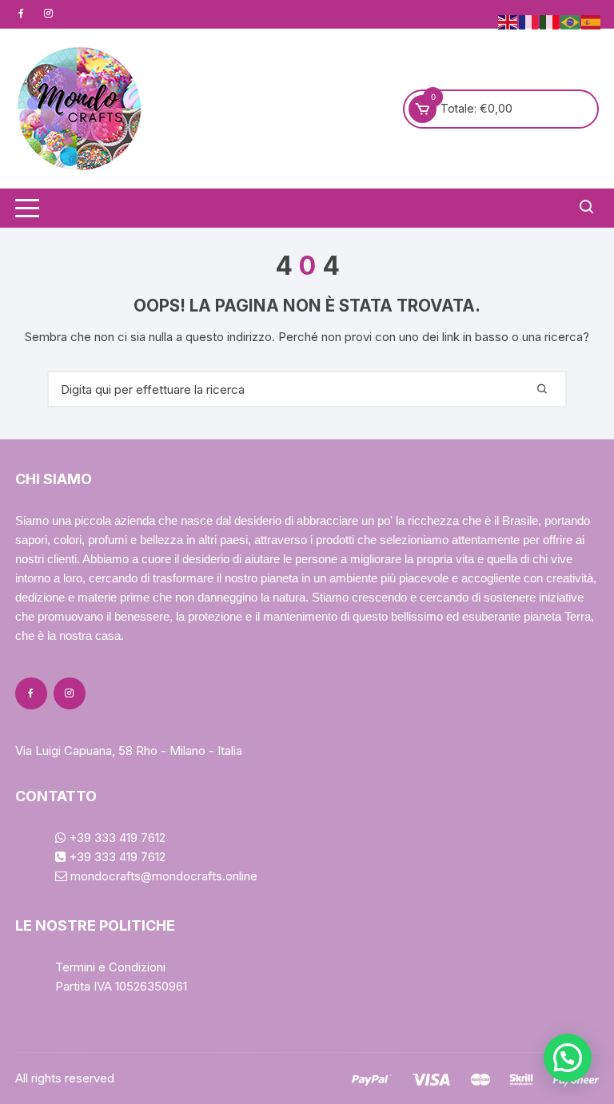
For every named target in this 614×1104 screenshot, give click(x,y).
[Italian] (550, 21)
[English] (508, 21)
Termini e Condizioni (110, 967)
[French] (529, 21)
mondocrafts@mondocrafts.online (162, 876)
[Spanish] (591, 21)
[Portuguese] (570, 21)
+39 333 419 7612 (115, 837)
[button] (568, 1058)
